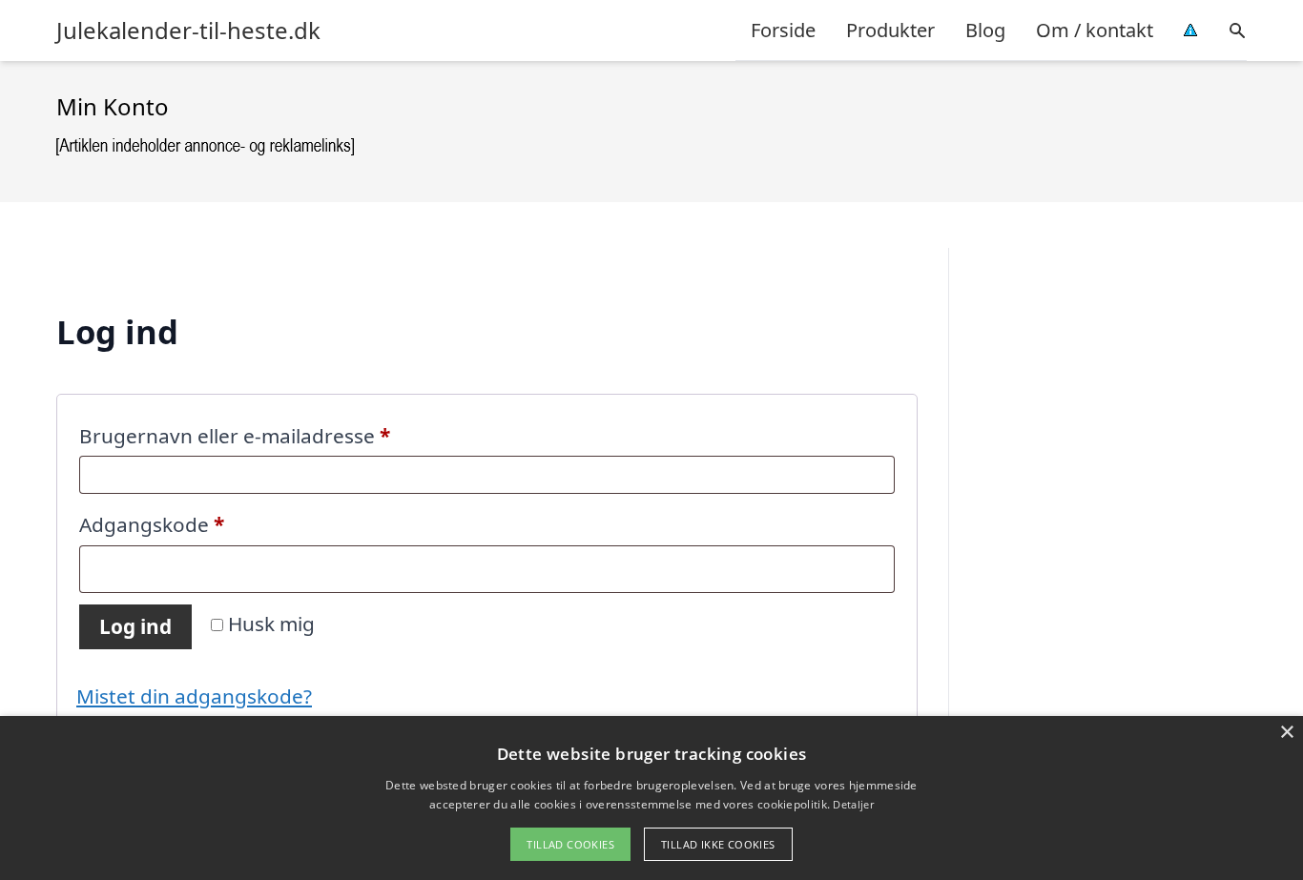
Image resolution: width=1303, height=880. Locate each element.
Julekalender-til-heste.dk (188, 30)
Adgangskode (196, 524)
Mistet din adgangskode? (194, 696)
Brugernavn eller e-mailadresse (279, 435)
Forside (783, 30)
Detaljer (853, 804)
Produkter (890, 30)
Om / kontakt (1094, 30)
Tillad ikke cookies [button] (718, 844)
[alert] (651, 798)
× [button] (1286, 733)
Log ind (135, 626)
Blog (985, 30)
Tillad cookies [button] (570, 844)
